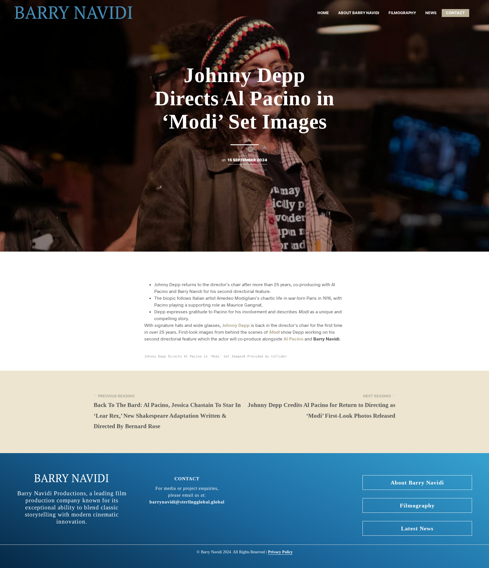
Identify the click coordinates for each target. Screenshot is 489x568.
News (431, 12)
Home (323, 12)
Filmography (402, 12)
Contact (455, 12)
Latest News (417, 528)
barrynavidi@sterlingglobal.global (186, 502)
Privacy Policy (280, 552)
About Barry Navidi (358, 12)
